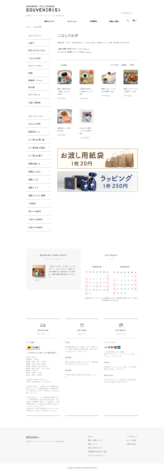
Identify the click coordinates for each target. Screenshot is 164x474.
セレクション (72, 21)
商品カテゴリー (49, 21)
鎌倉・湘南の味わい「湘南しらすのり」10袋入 (64, 91)
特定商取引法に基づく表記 (97, 451)
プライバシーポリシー (96, 455)
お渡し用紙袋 (34, 102)
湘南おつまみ (34, 171)
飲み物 (31, 87)
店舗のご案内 (114, 21)
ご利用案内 (93, 21)
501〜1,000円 (34, 211)
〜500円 (32, 203)
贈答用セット (34, 131)
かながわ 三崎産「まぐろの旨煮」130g (86, 130)
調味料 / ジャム (35, 80)
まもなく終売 (34, 123)
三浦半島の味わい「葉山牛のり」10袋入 (86, 91)
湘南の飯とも (34, 163)
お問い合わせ (131, 444)
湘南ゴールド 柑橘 (36, 195)
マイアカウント (126, 13)
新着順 (132, 65)
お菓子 (31, 42)
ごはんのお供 (37, 27)
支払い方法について (95, 448)
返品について (92, 444)
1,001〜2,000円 (35, 219)
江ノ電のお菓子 (35, 155)
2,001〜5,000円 (35, 227)
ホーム (28, 27)
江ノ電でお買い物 (36, 139)
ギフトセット (34, 94)
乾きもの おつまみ (36, 50)
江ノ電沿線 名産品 (36, 147)
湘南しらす (33, 179)
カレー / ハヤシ (35, 65)
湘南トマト (33, 187)
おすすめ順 (114, 65)
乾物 (30, 72)
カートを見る (131, 440)
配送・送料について (95, 440)
